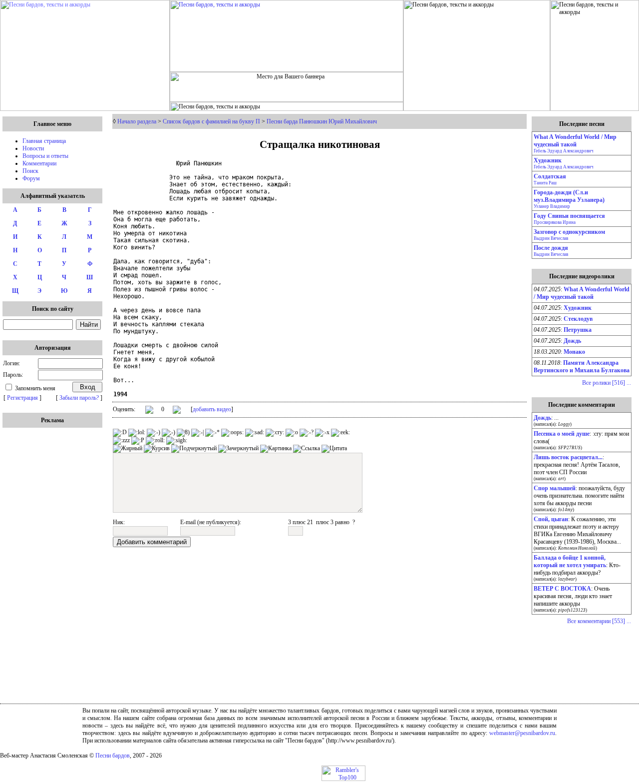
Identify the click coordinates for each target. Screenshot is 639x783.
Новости (33, 148)
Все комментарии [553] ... (599, 621)
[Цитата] (334, 449)
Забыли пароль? (79, 397)
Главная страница (44, 140)
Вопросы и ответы (45, 155)
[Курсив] (157, 449)
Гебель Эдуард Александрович (564, 150)
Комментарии (39, 163)
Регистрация (22, 397)
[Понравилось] (149, 411)
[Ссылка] (306, 449)
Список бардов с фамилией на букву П (211, 121)
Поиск (30, 170)
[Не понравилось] (177, 411)
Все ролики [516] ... (606, 382)
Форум (31, 178)
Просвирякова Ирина (555, 222)
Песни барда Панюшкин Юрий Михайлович (322, 121)
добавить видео (212, 409)
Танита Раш (545, 182)
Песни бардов (112, 755)
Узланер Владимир (552, 206)
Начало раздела (136, 121)
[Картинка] (276, 449)
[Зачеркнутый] (238, 449)
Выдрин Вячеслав (551, 238)
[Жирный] (127, 449)
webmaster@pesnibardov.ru (522, 733)
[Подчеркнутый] (194, 449)
